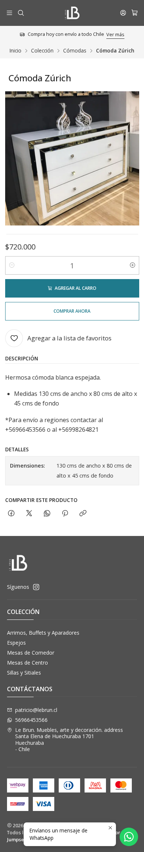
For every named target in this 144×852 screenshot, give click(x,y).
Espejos (16, 642)
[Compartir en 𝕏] (29, 513)
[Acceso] (123, 12)
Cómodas (74, 50)
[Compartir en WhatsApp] (47, 513)
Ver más (115, 34)
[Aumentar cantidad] (132, 265)
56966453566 (31, 719)
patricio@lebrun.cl (36, 709)
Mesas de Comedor (30, 652)
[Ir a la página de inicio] (71, 13)
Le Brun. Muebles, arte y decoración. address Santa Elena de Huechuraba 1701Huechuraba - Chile (69, 739)
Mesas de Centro (27, 662)
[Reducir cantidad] (12, 265)
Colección (42, 50)
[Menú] (9, 12)
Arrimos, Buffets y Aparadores (43, 632)
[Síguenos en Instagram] (36, 587)
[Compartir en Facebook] (11, 513)
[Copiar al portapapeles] (83, 513)
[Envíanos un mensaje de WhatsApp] (129, 837)
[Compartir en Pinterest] (65, 513)
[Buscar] (20, 12)
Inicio (15, 50)
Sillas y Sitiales (24, 672)
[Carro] (135, 13)
